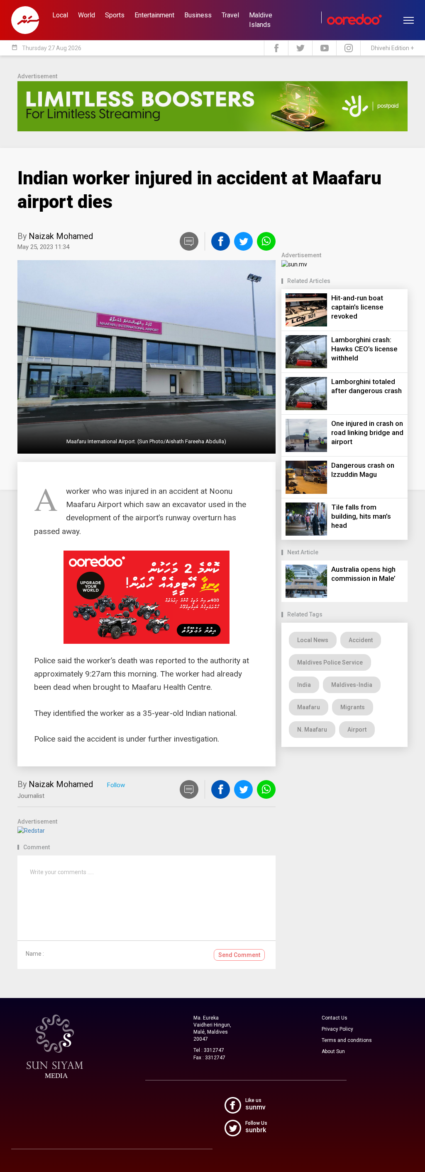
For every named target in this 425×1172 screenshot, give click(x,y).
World (86, 15)
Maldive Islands (260, 20)
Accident (361, 640)
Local (60, 15)
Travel (230, 15)
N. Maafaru (312, 729)
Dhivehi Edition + (392, 48)
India (304, 684)
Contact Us (334, 1018)
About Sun (333, 1051)
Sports (115, 15)
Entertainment (154, 15)
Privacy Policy (337, 1029)
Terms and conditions (347, 1040)
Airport (356, 729)
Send (239, 955)
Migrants (352, 707)
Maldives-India (351, 684)
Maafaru (308, 707)
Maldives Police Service (330, 662)
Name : (35, 953)
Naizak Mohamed (61, 236)
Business (198, 15)
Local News (312, 640)
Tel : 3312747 (208, 1050)
